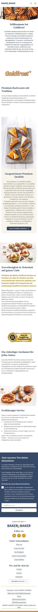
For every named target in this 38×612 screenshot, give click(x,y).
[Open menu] (35, 3)
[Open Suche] (31, 3)
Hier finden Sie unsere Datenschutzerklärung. (15, 484)
